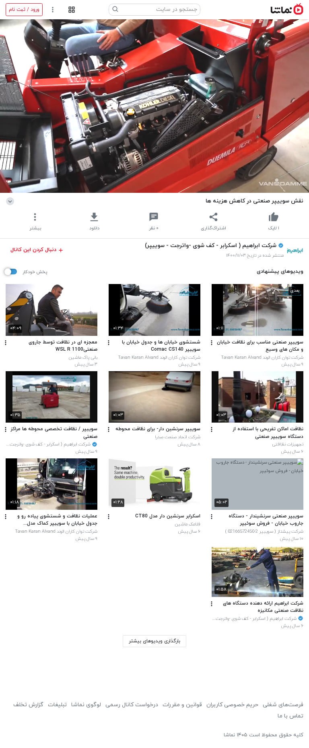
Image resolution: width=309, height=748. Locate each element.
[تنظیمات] (53, 9)
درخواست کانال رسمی (131, 705)
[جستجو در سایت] (115, 10)
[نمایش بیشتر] (11, 201)
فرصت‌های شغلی (283, 705)
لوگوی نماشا (86, 705)
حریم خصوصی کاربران (232, 705)
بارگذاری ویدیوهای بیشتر (154, 641)
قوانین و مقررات (182, 705)
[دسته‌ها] (71, 9)
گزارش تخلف (28, 705)
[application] (154, 106)
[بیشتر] (212, 343)
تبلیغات (57, 705)
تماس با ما (290, 716)
